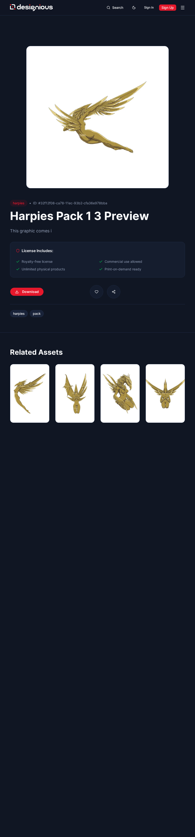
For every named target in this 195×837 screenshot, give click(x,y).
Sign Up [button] (167, 7)
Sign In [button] (149, 7)
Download (30, 292)
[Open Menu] (182, 7)
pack (37, 313)
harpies (19, 313)
